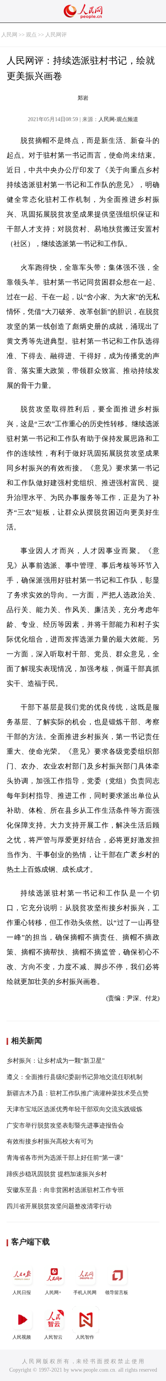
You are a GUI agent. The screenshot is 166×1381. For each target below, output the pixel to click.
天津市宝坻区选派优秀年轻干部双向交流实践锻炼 (74, 1109)
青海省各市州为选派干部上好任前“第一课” (65, 1157)
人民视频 (21, 1337)
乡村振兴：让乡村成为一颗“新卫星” (56, 1060)
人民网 (9, 35)
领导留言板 (116, 1292)
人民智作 (85, 1337)
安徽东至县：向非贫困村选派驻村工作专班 (65, 1190)
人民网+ (53, 1292)
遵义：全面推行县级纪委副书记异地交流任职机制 (74, 1077)
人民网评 (56, 35)
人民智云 (53, 1337)
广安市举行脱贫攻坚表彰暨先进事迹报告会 (65, 1125)
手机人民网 (85, 1292)
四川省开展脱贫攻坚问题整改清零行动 (59, 1206)
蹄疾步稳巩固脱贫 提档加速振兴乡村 (57, 1174)
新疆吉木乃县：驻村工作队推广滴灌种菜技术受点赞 (78, 1093)
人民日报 (21, 1292)
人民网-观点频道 (118, 119)
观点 (31, 35)
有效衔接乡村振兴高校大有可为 (50, 1141)
